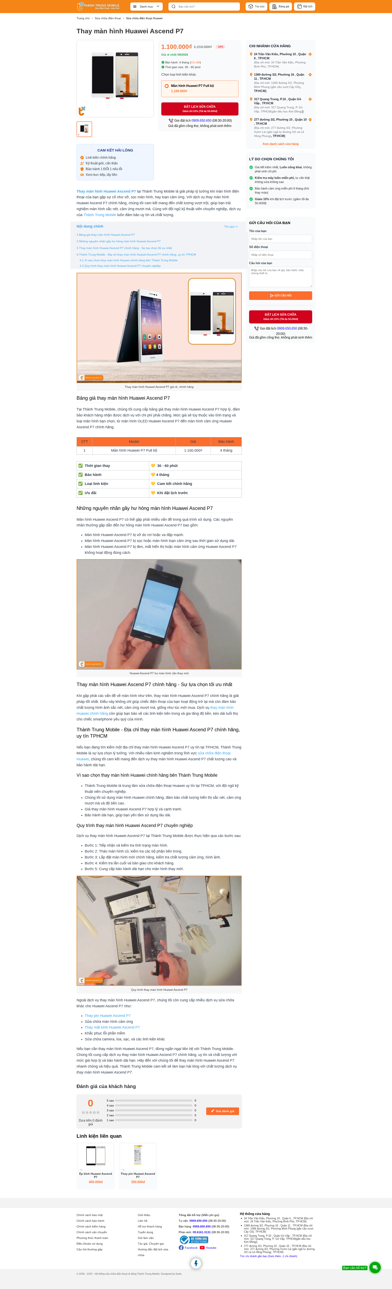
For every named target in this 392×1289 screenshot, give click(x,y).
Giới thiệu (144, 1215)
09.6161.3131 (202, 1232)
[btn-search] (173, 6)
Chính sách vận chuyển (92, 1232)
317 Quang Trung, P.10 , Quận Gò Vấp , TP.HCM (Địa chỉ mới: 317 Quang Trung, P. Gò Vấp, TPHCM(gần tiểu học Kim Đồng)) (278, 1238)
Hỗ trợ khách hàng (150, 1226)
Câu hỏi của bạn (260, 263)
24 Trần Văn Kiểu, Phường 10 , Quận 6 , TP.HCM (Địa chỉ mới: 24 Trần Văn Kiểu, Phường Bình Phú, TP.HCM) (278, 1220)
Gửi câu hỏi (283, 295)
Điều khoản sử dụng (90, 1243)
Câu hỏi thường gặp (89, 1249)
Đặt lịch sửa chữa (200, 109)
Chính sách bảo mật (90, 1215)
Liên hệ (142, 1220)
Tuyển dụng (145, 1232)
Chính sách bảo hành (90, 1220)
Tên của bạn (257, 231)
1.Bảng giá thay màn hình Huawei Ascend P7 (106, 234)
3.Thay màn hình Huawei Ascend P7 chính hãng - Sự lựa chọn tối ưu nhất (124, 248)
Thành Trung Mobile (100, 215)
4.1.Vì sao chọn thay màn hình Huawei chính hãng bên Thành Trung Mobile (129, 260)
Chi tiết (195, 62)
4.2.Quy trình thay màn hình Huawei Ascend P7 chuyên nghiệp (120, 265)
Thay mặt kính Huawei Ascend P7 (112, 1027)
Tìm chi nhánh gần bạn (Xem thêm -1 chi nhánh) (268, 1256)
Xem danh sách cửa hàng (281, 144)
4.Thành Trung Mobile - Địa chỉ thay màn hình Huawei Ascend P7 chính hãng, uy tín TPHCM (136, 254)
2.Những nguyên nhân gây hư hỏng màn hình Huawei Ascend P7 (119, 241)
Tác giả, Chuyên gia (151, 1243)
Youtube (211, 1247)
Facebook (191, 1247)
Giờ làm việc (146, 1238)
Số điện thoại (258, 247)
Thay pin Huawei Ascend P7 (108, 1016)
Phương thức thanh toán (92, 1238)
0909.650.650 (198, 1220)
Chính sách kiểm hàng (91, 1226)
